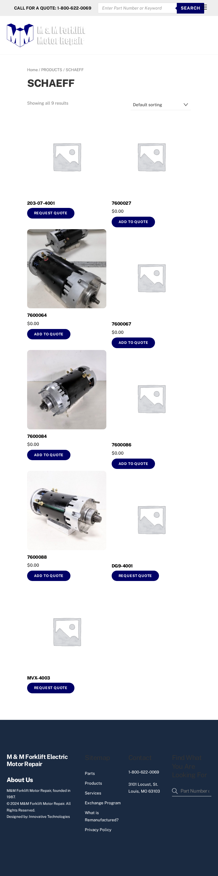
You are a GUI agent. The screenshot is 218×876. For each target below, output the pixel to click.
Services (93, 793)
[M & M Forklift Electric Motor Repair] (47, 45)
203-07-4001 (40, 203)
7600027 (121, 203)
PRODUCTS (51, 69)
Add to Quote (49, 455)
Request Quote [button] (51, 213)
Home (32, 69)
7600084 (37, 436)
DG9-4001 (122, 566)
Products (93, 783)
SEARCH (190, 8)
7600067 (121, 324)
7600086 (121, 444)
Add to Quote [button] (133, 222)
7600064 (37, 315)
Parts (90, 773)
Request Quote (135, 576)
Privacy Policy (98, 829)
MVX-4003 (38, 678)
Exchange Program (103, 803)
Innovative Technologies (49, 816)
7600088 (37, 557)
